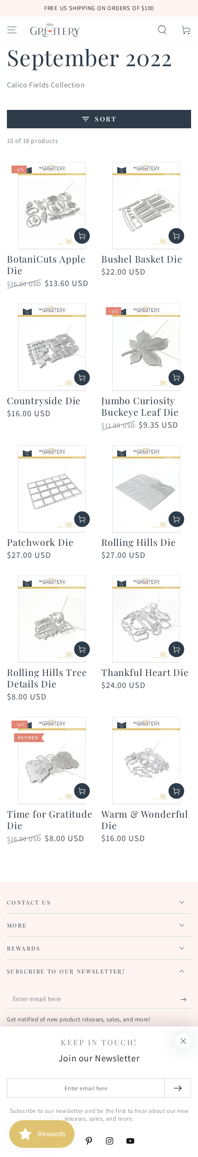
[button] (162, 30)
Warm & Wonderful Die (144, 819)
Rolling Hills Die (138, 542)
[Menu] (12, 30)
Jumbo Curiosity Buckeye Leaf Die (140, 406)
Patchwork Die (40, 542)
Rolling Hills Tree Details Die (47, 678)
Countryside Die (44, 400)
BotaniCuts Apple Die (46, 264)
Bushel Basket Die (141, 258)
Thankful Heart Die (145, 672)
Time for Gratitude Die (50, 819)
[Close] (183, 1041)
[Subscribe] (186, 999)
